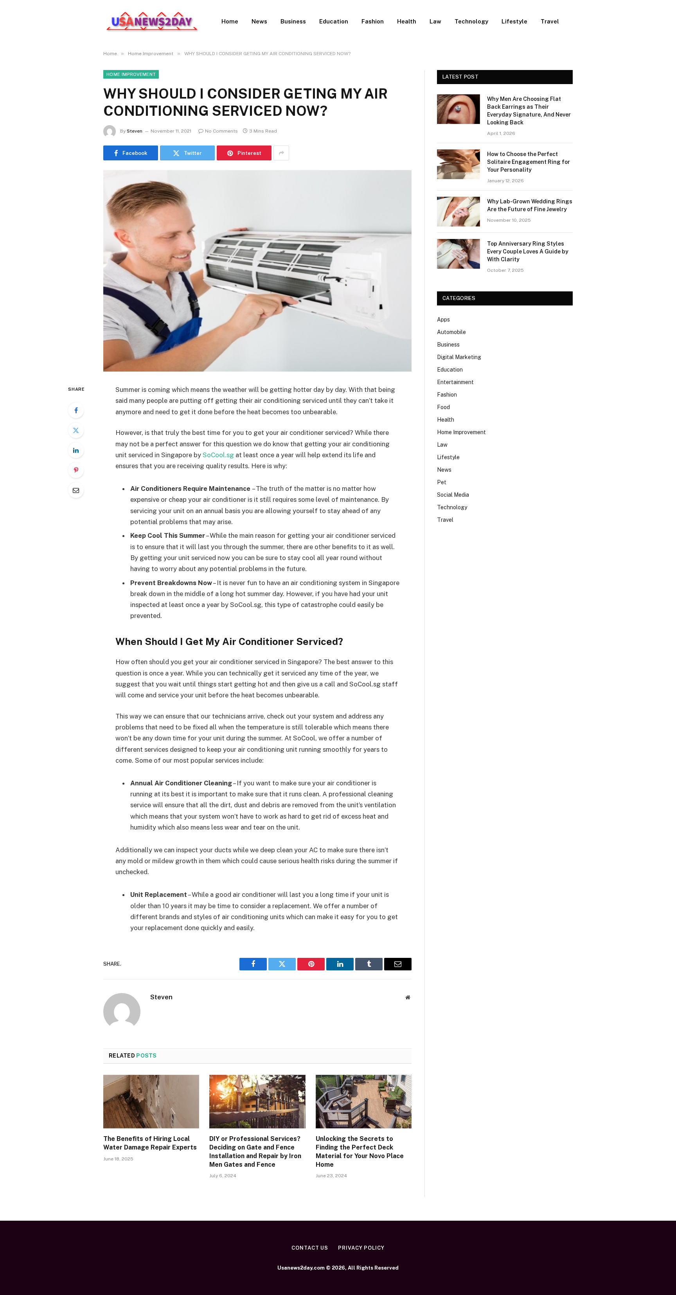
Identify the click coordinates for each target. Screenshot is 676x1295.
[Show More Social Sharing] (281, 152)
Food (443, 407)
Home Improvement (131, 74)
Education (333, 21)
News (259, 21)
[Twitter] (76, 430)
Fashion (372, 21)
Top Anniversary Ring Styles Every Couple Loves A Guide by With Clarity (527, 251)
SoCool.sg (218, 455)
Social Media (453, 495)
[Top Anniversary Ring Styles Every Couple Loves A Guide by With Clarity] (458, 254)
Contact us (309, 1248)
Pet (441, 482)
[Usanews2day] (152, 21)
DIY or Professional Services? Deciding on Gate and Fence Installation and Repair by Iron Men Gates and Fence (255, 1151)
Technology (471, 21)
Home (229, 21)
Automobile (451, 332)
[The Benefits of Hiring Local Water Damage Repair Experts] (151, 1102)
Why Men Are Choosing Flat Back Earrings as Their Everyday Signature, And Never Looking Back (529, 111)
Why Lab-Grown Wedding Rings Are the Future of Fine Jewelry (529, 205)
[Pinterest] (76, 470)
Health (406, 21)
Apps (443, 319)
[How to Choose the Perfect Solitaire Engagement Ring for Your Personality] (458, 164)
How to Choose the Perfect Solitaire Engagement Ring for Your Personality (528, 162)
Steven (134, 131)
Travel (550, 21)
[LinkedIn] (76, 450)
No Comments (221, 131)
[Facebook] (76, 410)
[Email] (76, 490)
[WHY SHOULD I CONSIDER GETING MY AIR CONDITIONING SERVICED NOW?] (257, 271)
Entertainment (455, 382)
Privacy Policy (361, 1248)
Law (435, 21)
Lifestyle (514, 21)
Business (293, 21)
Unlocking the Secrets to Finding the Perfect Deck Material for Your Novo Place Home (360, 1151)
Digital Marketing (459, 357)
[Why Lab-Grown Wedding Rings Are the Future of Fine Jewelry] (458, 211)
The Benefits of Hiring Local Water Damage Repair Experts (150, 1143)
